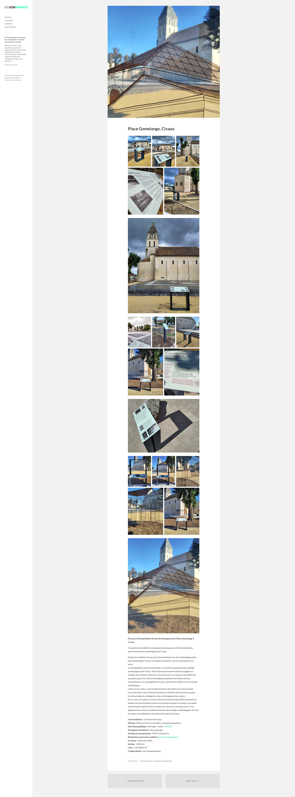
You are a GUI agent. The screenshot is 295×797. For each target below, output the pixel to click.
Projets (8, 17)
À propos (9, 21)
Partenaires (10, 27)
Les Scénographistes (17, 75)
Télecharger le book (11, 65)
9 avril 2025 (132, 761)
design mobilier (147, 761)
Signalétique (167, 761)
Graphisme (157, 761)
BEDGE (168, 726)
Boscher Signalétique (168, 737)
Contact (9, 24)
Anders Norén (16, 80)
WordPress (16, 78)
